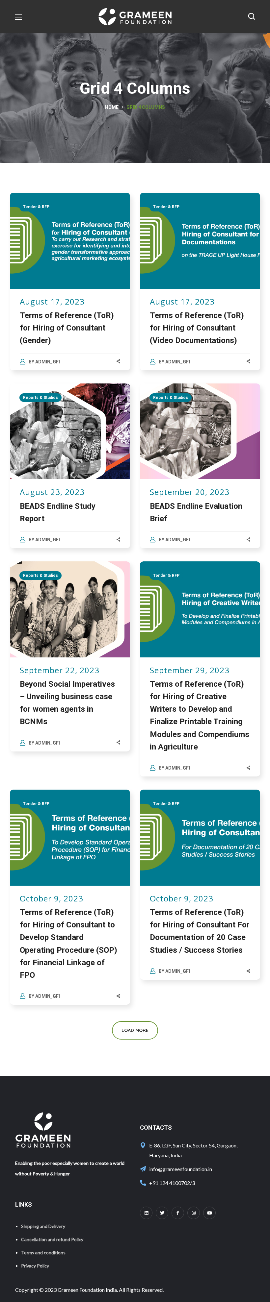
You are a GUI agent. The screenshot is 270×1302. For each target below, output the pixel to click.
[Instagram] (193, 1213)
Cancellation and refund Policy (52, 1239)
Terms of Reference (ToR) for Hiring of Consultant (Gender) (67, 328)
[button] (251, 16)
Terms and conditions (43, 1252)
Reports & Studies (40, 397)
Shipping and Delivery (43, 1226)
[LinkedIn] (146, 1213)
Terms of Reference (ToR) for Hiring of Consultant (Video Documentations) (197, 328)
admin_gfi (47, 361)
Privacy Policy (35, 1265)
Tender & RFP (36, 207)
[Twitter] (162, 1213)
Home (112, 107)
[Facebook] (178, 1213)
